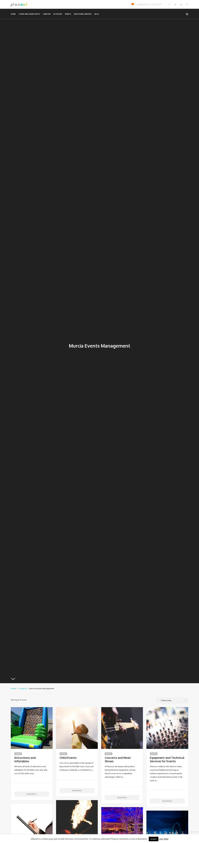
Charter (47, 14)
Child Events (68, 758)
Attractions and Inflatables (25, 759)
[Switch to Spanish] (132, 4)
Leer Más (163, 838)
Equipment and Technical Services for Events (167, 759)
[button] (172, 700)
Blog (97, 14)
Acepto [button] (153, 839)
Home (13, 14)
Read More (32, 794)
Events (68, 14)
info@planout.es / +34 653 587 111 (149, 4)
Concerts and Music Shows (118, 759)
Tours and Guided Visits (29, 14)
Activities (57, 14)
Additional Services (83, 14)
